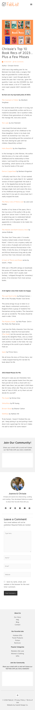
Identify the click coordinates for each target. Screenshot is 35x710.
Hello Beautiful (7, 148)
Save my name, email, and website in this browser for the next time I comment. (16, 584)
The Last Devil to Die (9, 296)
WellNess (5, 414)
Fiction (17, 640)
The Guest (5, 398)
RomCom (17, 643)
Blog (17, 622)
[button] (31, 4)
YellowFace (6, 403)
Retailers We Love (17, 651)
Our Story (17, 617)
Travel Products (17, 638)
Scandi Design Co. (21, 705)
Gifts (17, 656)
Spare (4, 352)
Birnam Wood (7, 408)
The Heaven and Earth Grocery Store (15, 230)
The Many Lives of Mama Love (12, 202)
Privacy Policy (20, 700)
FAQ (17, 620)
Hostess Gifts (17, 635)
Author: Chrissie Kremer (10, 65)
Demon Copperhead (9, 171)
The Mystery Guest (9, 321)
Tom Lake (5, 123)
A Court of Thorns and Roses (12, 260)
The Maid (6, 334)
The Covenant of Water (10, 100)
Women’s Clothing (17, 653)
